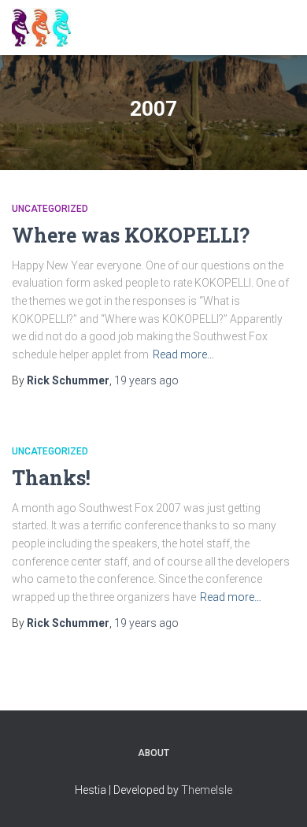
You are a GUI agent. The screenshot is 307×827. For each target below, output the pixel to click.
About (153, 752)
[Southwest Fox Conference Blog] (47, 27)
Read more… (183, 354)
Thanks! (51, 478)
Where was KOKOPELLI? (131, 235)
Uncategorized (50, 208)
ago (146, 380)
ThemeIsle (206, 790)
